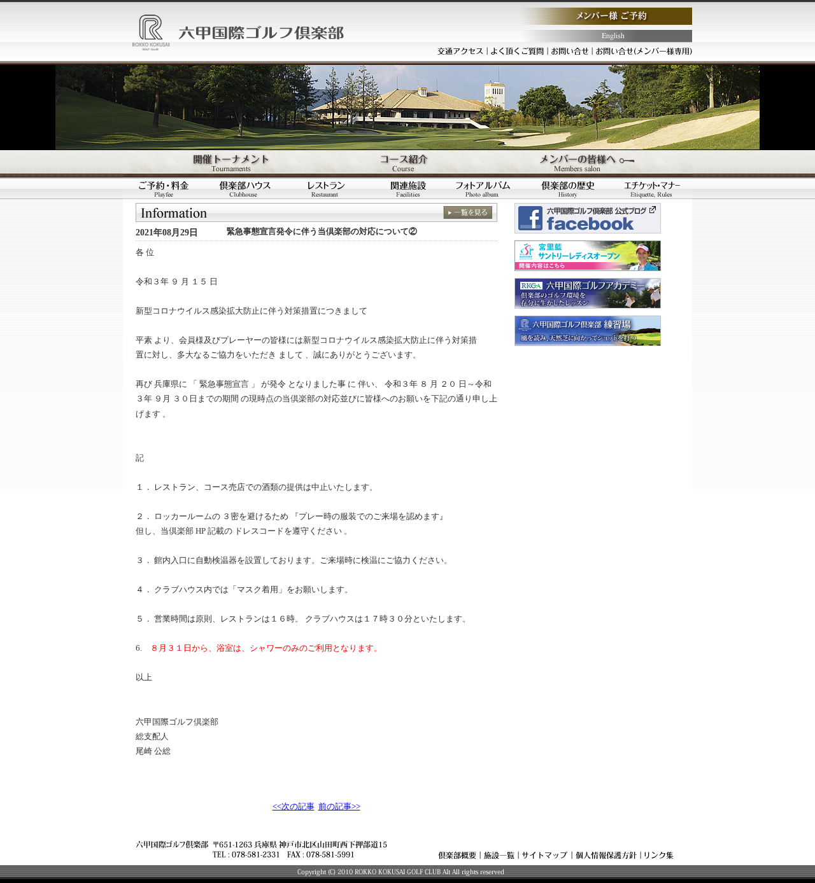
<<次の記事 (294, 806)
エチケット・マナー (652, 188)
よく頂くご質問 (517, 51)
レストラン (326, 188)
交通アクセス (460, 51)
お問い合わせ (569, 51)
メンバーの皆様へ (597, 163)
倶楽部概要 (457, 855)
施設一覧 (499, 855)
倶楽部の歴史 (571, 188)
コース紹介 (407, 163)
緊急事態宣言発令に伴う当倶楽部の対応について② (322, 231)
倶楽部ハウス (245, 188)
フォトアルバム (489, 188)
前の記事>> (339, 806)
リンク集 (659, 855)
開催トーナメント (218, 163)
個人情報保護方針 (606, 855)
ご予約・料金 (163, 188)
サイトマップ (545, 855)
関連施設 (408, 188)
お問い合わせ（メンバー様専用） (644, 51)
